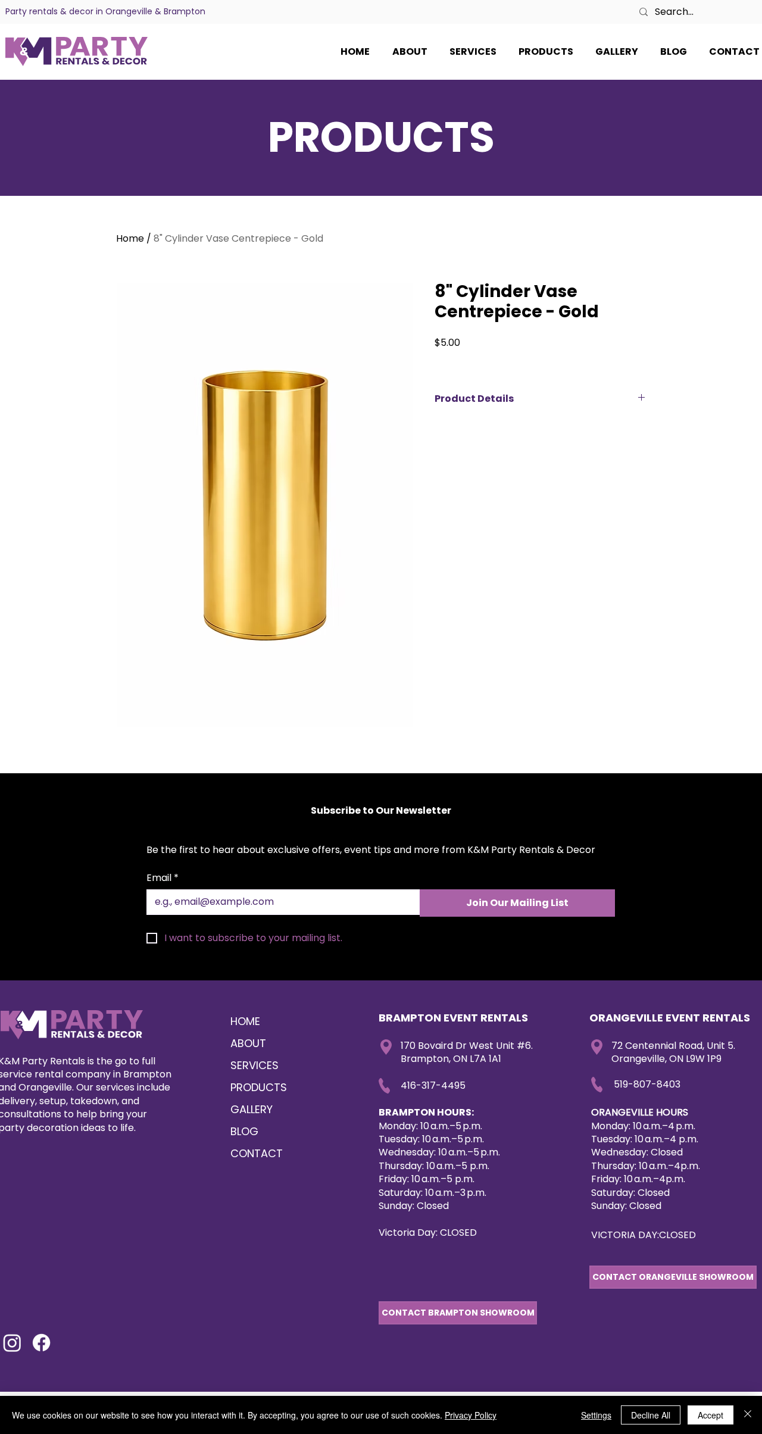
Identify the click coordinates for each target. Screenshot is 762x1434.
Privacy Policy (470, 1415)
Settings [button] (596, 1415)
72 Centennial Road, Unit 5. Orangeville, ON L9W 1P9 (673, 1052)
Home (130, 238)
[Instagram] (12, 1342)
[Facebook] (41, 1342)
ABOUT (248, 1043)
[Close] (748, 1414)
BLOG (244, 1131)
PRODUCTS (258, 1087)
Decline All (650, 1415)
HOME (245, 1021)
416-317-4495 (433, 1085)
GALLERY (251, 1109)
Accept (710, 1415)
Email (162, 878)
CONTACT (256, 1153)
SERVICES (254, 1065)
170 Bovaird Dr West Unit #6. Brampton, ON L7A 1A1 (467, 1052)
